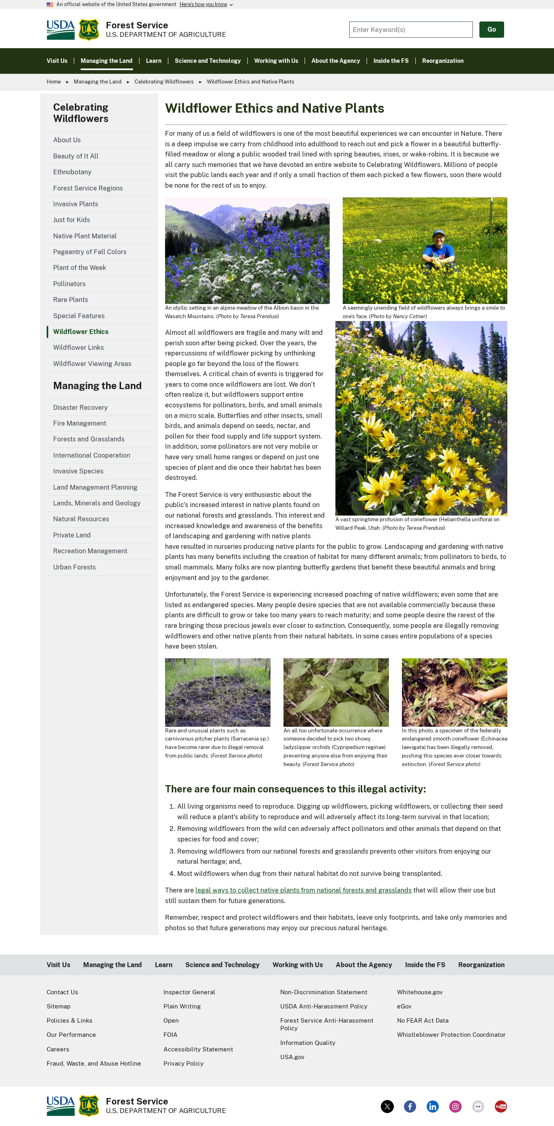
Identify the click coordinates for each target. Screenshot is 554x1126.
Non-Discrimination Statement (323, 992)
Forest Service (137, 25)
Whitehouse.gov (420, 992)
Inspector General (189, 992)
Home (54, 82)
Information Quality (307, 1042)
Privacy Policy (183, 1063)
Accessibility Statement (198, 1049)
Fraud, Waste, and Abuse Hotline (94, 1063)
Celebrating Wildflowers (164, 82)
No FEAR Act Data (423, 1020)
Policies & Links (69, 1020)
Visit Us (58, 965)
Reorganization (481, 965)
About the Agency (364, 965)
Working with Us (298, 965)
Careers (58, 1049)
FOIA (170, 1034)
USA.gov (292, 1056)
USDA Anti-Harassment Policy (323, 1006)
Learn (163, 965)
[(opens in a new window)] (387, 1106)
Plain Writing (182, 1006)
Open (171, 1020)
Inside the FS (425, 965)
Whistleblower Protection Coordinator (451, 1034)
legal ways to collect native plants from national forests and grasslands (303, 890)
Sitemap (59, 1006)
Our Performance (71, 1034)
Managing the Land (98, 82)
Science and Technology (222, 965)
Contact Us (62, 992)
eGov (404, 1006)
